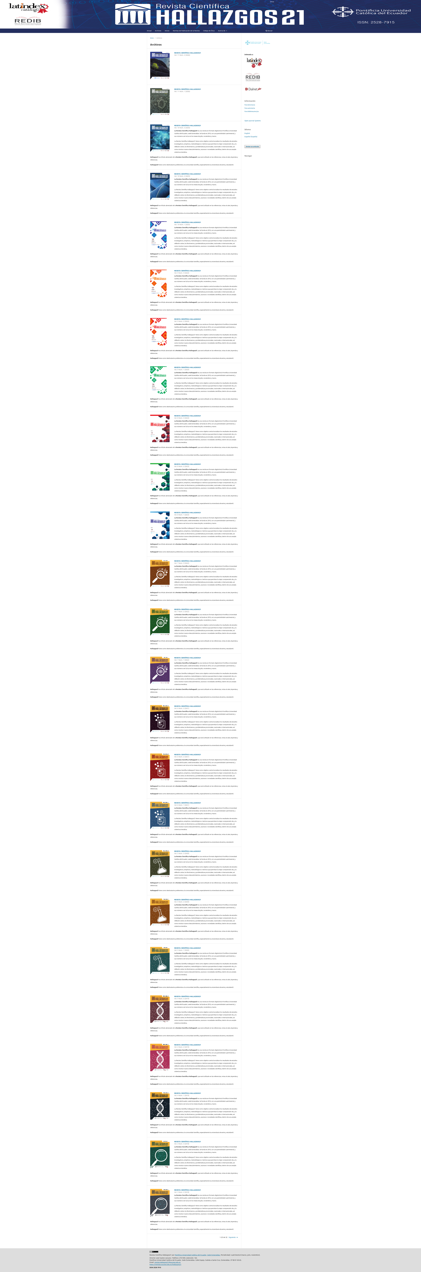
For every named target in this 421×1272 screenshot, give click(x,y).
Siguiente (232, 1237)
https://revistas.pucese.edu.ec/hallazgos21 (165, 1264)
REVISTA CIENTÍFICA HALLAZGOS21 (187, 53)
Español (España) (250, 137)
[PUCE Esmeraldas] (257, 45)
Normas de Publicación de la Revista (186, 31)
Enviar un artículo (252, 146)
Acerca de (222, 31)
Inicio (152, 38)
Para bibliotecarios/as (251, 111)
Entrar (272, 2)
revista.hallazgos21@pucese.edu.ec (167, 1262)
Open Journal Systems (252, 121)
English (247, 133)
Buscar (270, 31)
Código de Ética (209, 31)
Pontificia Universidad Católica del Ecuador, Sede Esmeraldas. (197, 1255)
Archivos (158, 31)
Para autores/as (249, 108)
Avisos (167, 31)
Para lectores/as (249, 105)
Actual (149, 31)
